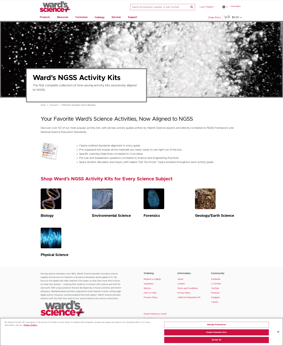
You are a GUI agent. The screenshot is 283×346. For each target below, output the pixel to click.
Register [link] (210, 7)
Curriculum (53, 105)
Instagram (215, 297)
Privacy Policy (183, 293)
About (180, 279)
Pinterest (215, 293)
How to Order (150, 293)
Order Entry (214, 17)
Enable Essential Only (216, 332)
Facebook (215, 279)
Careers (214, 302)
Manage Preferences (216, 325)
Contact (181, 284)
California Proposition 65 (188, 297)
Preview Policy (151, 297)
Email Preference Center (155, 314)
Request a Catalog (152, 279)
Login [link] (202, 7)
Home (43, 105)
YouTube (215, 288)
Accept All (216, 340)
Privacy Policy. (30, 325)
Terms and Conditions (187, 288)
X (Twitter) (216, 284)
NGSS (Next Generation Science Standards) (78, 105)
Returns (147, 288)
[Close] (278, 332)
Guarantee (148, 284)
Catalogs (100, 17)
